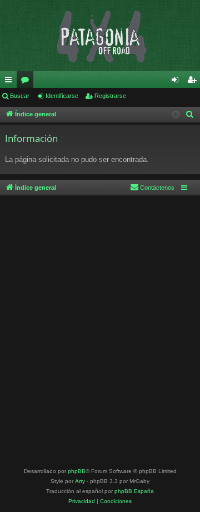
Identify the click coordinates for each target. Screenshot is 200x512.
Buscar (19, 95)
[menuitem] (190, 115)
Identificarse (62, 95)
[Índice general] (100, 35)
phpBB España (134, 491)
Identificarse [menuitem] (177, 82)
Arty (80, 481)
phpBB (77, 471)
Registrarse (110, 95)
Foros (27, 82)
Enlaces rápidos (10, 82)
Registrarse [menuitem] (194, 82)
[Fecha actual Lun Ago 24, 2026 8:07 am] (175, 115)
